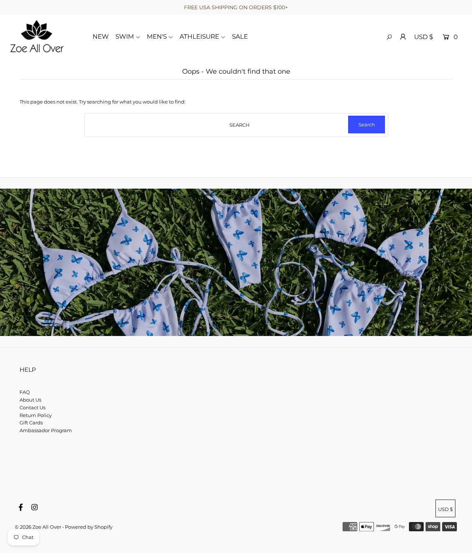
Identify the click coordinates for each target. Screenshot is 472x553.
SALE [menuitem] (240, 36)
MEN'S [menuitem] (157, 36)
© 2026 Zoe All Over (38, 527)
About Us (30, 400)
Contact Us (32, 407)
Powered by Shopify (88, 527)
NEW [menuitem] (101, 36)
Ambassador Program (46, 430)
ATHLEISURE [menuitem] (199, 36)
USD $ (423, 37)
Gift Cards (31, 423)
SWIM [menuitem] (124, 36)
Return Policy (36, 415)
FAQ (25, 392)
